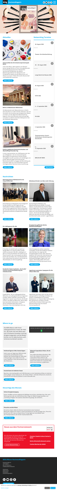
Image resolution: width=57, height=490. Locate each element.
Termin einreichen (8, 483)
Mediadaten (5, 472)
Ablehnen (47, 488)
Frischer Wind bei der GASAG (38, 444)
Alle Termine (49, 167)
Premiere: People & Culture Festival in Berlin (40, 437)
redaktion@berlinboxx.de (9, 466)
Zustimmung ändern (7, 473)
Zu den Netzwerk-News (12, 445)
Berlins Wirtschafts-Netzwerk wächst (40, 441)
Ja (41, 330)
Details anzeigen (5, 488)
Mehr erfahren (8, 80)
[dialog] (28, 487)
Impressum (5, 469)
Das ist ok (53, 488)
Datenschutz (6, 470)
